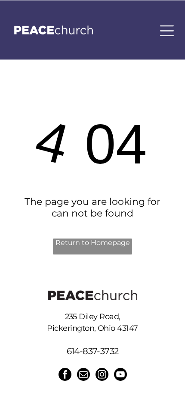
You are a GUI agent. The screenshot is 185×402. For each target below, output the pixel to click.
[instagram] (102, 375)
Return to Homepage (93, 243)
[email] (83, 375)
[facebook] (65, 375)
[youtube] (120, 375)
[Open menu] (167, 30)
